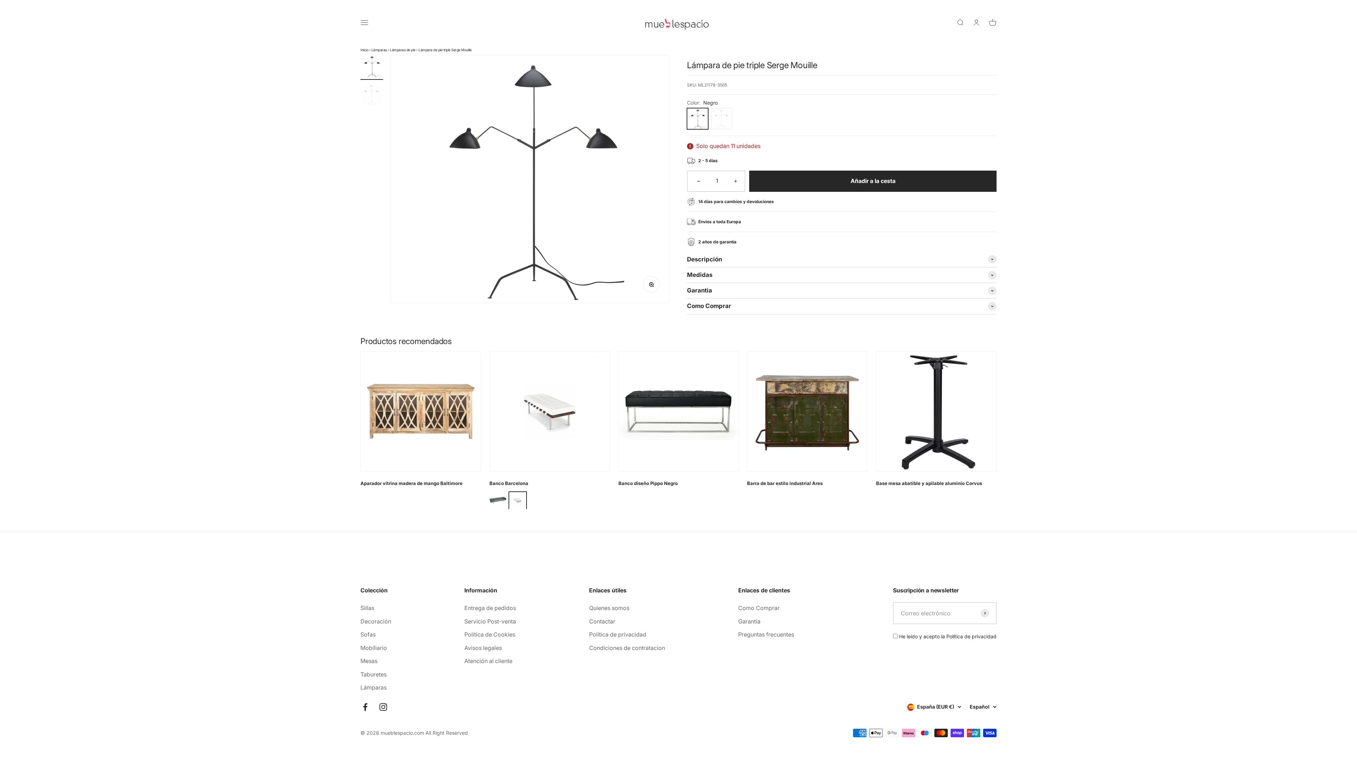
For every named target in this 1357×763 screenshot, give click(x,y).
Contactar (602, 621)
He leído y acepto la (947, 636)
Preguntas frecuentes (766, 634)
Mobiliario (373, 647)
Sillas (367, 607)
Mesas (368, 660)
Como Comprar (759, 607)
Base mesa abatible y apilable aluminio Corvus (929, 483)
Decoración (375, 621)
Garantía (749, 621)
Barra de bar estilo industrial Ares (785, 483)
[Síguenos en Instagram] (383, 707)
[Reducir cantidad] (699, 181)
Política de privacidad (617, 634)
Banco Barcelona (508, 483)
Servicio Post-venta (490, 621)
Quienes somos (609, 607)
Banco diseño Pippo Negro (648, 483)
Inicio (364, 50)
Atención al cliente (488, 660)
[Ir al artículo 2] (371, 95)
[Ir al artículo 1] (371, 67)
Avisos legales (483, 647)
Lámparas (379, 50)
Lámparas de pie (403, 50)
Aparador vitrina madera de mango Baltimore (411, 483)
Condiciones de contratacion (627, 647)
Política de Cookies (489, 634)
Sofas (368, 634)
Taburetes (373, 674)
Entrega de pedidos (490, 607)
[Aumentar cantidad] (736, 181)
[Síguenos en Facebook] (365, 707)
